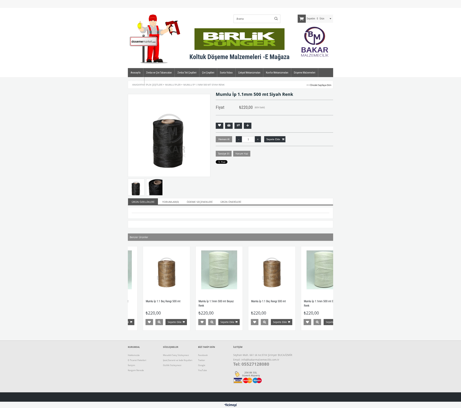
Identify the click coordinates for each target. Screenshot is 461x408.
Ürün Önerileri (230, 202)
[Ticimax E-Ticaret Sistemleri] (230, 405)
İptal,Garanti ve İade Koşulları (177, 360)
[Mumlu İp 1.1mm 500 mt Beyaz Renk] (204, 269)
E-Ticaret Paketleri (137, 360)
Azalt (239, 139)
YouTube (202, 370)
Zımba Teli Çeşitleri (186, 72)
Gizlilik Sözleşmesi (172, 365)
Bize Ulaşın (136, 81)
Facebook (203, 355)
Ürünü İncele (144, 322)
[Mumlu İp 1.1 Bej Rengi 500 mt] (151, 269)
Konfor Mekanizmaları (277, 72)
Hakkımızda (134, 355)
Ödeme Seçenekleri (199, 202)
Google (201, 365)
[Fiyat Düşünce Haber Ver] (247, 126)
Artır (258, 139)
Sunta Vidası (226, 72)
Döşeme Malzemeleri (304, 72)
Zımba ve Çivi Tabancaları (159, 72)
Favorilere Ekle (134, 322)
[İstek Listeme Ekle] (229, 126)
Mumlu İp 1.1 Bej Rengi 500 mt (148, 301)
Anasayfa (135, 72)
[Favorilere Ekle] (219, 126)
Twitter (201, 360)
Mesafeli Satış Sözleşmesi (176, 355)
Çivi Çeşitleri (208, 72)
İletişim (131, 365)
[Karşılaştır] (238, 126)
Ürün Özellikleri (143, 202)
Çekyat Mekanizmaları (249, 72)
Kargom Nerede (136, 370)
